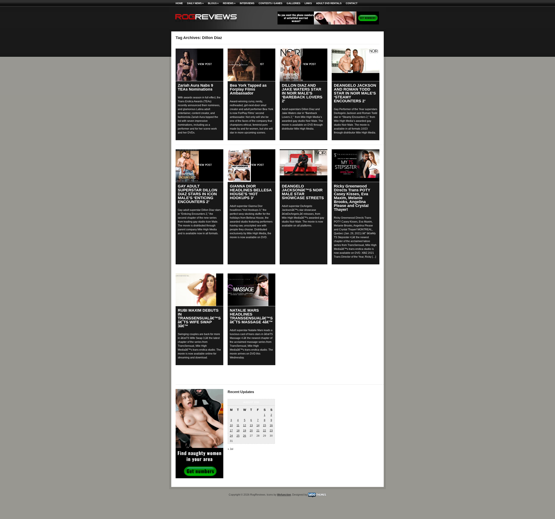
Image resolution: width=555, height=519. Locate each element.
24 (231, 435)
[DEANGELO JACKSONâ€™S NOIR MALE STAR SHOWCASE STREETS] (303, 162)
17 (231, 430)
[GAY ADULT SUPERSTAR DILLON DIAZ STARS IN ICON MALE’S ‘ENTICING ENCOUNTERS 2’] (199, 165)
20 (251, 430)
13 (251, 425)
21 (258, 430)
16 (271, 425)
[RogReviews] (205, 23)
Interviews (247, 3)
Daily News (195, 3)
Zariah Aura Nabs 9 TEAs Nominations (195, 87)
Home (179, 3)
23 (271, 430)
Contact (351, 3)
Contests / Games (270, 3)
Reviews (229, 3)
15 (264, 425)
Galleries (293, 3)
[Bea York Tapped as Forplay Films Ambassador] (251, 65)
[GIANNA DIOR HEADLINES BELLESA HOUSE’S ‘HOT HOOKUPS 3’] (251, 165)
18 (238, 430)
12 (244, 425)
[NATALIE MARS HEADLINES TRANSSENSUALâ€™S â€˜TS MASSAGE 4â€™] (251, 289)
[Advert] (328, 23)
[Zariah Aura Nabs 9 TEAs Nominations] (199, 65)
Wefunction (284, 494)
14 (258, 425)
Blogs (213, 3)
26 (244, 435)
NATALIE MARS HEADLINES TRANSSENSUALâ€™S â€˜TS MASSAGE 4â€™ (251, 316)
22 (264, 430)
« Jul (230, 449)
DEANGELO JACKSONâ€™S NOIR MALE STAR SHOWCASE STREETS (303, 192)
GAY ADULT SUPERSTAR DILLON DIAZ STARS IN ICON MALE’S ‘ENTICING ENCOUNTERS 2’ (197, 194)
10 (231, 425)
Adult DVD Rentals (328, 3)
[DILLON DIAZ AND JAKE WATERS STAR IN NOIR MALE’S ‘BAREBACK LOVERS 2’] (303, 65)
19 (244, 430)
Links (308, 3)
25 (238, 435)
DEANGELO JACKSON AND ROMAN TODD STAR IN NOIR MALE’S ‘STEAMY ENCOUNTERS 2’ (355, 93)
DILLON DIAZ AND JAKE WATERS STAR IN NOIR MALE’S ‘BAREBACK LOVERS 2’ (302, 93)
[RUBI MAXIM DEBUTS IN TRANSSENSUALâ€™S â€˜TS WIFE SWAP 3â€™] (199, 289)
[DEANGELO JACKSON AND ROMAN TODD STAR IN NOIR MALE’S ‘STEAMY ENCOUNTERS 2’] (355, 61)
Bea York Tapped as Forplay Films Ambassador (248, 89)
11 (238, 425)
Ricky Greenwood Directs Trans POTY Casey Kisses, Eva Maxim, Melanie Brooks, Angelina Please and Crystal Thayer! (352, 198)
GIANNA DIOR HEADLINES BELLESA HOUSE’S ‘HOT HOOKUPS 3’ (250, 192)
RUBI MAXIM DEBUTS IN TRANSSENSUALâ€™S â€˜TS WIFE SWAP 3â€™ (199, 318)
